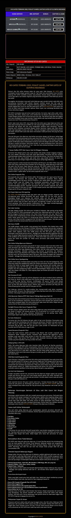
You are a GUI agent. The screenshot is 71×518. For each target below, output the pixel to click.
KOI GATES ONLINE (50, 383)
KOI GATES (56, 91)
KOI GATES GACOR (13, 194)
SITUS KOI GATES (28, 404)
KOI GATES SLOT (48, 106)
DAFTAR (58, 19)
